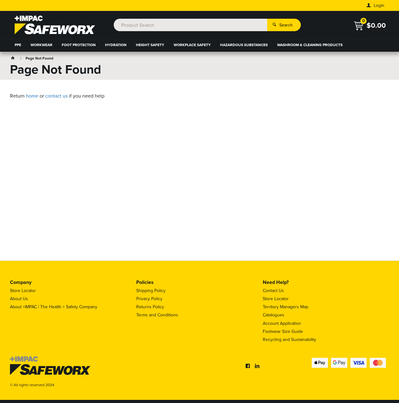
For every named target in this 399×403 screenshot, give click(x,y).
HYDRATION (116, 45)
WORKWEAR (41, 45)
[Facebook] (248, 366)
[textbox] (190, 25)
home (32, 95)
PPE (18, 45)
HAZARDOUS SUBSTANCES (244, 45)
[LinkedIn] (257, 366)
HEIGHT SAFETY (150, 45)
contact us (56, 95)
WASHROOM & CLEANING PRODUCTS (310, 45)
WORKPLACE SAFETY (192, 45)
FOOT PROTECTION (79, 45)
